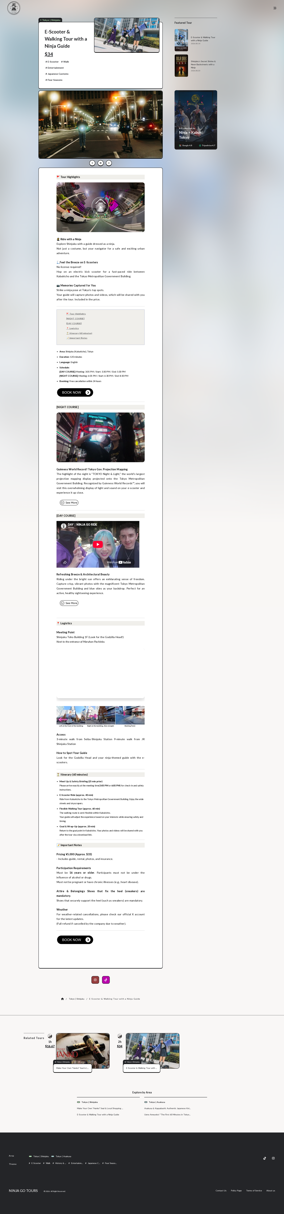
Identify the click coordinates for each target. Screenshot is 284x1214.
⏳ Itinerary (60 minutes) (79, 333)
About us (270, 1191)
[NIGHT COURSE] (75, 318)
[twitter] (264, 1158)
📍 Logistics (72, 328)
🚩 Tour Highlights (76, 314)
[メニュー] (275, 8)
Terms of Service (254, 1191)
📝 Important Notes (76, 338)
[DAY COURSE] (74, 323)
